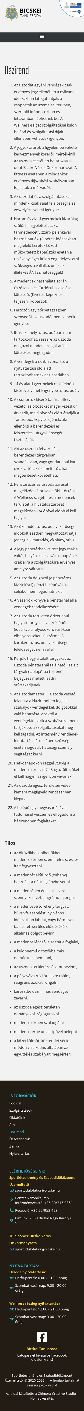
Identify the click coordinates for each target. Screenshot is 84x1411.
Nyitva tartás (19, 1153)
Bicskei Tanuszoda (42, 1348)
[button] (42, 36)
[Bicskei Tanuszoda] (42, 1337)
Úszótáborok (19, 1139)
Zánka (14, 1146)
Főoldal (15, 1103)
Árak (13, 1124)
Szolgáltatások (20, 1110)
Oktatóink (17, 1117)
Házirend (16, 1131)
